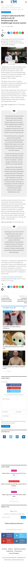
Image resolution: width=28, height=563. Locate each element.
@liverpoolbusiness (17, 523)
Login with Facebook (15, 385)
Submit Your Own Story (20, 549)
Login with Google (15, 388)
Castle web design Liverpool (17, 559)
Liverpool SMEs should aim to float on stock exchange (6, 299)
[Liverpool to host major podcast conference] (14, 318)
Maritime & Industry (14, 481)
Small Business (7, 331)
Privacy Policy (18, 551)
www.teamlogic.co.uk (14, 278)
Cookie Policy (9, 551)
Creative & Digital (6, 12)
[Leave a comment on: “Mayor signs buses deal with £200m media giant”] (16, 498)
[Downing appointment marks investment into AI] (14, 358)
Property (5, 351)
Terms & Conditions (14, 553)
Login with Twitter (15, 391)
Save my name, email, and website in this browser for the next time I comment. (13, 422)
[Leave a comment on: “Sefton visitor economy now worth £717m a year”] (17, 477)
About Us (10, 549)
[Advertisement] (14, 452)
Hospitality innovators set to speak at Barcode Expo (22, 300)
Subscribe (23, 517)
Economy (14, 470)
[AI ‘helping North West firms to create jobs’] (14, 338)
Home (5, 549)
